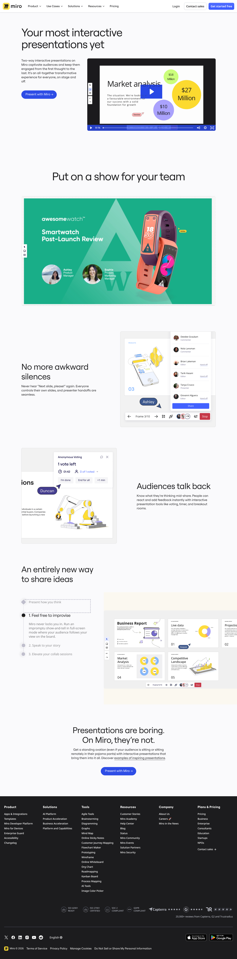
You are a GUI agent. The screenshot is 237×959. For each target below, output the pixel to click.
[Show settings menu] (205, 128)
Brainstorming (90, 819)
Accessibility (11, 838)
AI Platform (49, 814)
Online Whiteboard (92, 862)
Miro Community (130, 838)
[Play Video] (90, 128)
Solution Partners (130, 847)
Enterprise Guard (14, 833)
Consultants (204, 828)
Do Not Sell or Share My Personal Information (123, 948)
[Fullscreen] (212, 128)
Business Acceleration (55, 823)
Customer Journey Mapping (97, 843)
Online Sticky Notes (93, 838)
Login (176, 6)
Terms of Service (36, 948)
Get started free (221, 6)
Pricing (114, 6)
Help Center (127, 823)
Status (124, 833)
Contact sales (205, 849)
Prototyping (88, 852)
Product (33, 6)
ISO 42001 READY (73, 909)
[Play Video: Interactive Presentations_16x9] (151, 92)
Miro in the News (169, 823)
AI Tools (86, 886)
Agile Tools (88, 814)
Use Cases (53, 6)
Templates (10, 819)
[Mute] (198, 128)
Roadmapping (90, 871)
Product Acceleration (55, 819)
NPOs (201, 843)
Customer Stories (130, 814)
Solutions (74, 6)
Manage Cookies (81, 948)
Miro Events (127, 843)
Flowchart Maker (91, 847)
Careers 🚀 (165, 819)
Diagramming (90, 823)
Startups (203, 838)
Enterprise (204, 823)
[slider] (148, 128)
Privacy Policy (58, 948)
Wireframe (88, 857)
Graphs (86, 828)
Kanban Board (90, 876)
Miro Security (128, 852)
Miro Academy (128, 819)
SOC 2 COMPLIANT (118, 909)
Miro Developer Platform (18, 823)
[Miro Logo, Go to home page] (12, 6)
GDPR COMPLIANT (140, 909)
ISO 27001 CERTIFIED (95, 909)
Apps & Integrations (15, 814)
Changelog (10, 843)
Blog (122, 828)
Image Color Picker (93, 891)
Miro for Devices (13, 828)
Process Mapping (91, 881)
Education (203, 833)
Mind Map (87, 833)
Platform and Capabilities (57, 828)
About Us (164, 814)
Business (203, 819)
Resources (94, 6)
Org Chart (87, 867)
